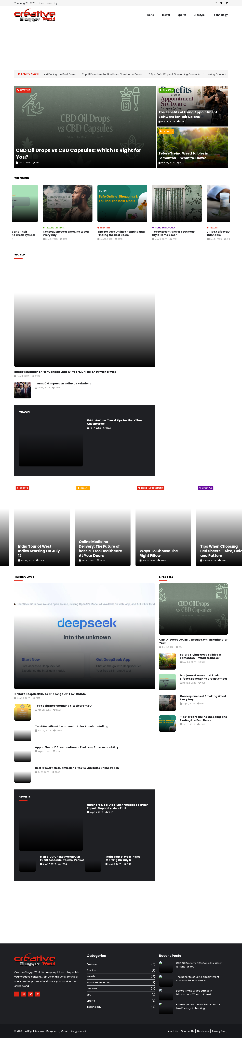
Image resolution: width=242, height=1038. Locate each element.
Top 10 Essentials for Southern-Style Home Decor (67, 74)
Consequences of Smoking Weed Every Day (37, 233)
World (150, 15)
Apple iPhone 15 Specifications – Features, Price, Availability (77, 747)
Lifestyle (199, 15)
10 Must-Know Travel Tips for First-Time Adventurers (114, 422)
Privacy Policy (220, 1031)
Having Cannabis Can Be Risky (180, 74)
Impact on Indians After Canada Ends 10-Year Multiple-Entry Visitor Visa (65, 372)
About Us (172, 1031)
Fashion (91, 970)
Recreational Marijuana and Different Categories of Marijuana (210, 551)
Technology (220, 15)
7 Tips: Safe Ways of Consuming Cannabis (129, 74)
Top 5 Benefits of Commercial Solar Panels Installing (71, 726)
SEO (89, 994)
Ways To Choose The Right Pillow (86, 553)
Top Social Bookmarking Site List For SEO (63, 706)
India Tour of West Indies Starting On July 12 (123, 858)
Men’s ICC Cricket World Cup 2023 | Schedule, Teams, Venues (62, 858)
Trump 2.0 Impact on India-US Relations (63, 383)
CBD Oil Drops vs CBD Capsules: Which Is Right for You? (78, 153)
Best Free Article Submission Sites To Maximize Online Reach (77, 768)
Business (168, 90)
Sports (181, 15)
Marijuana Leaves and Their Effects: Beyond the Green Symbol (203, 677)
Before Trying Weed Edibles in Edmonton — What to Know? (183, 155)
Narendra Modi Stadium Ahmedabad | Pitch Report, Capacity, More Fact (117, 806)
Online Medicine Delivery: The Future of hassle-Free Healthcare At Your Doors (27, 548)
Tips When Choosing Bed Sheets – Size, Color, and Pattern (150, 551)
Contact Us (187, 1031)
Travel (166, 15)
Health (21, 227)
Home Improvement (137, 227)
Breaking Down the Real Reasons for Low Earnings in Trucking (198, 1006)
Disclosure (203, 1031)
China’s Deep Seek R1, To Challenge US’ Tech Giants (50, 694)
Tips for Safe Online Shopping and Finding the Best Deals (92, 233)
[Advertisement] (113, 47)
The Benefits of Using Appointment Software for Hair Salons (188, 114)
